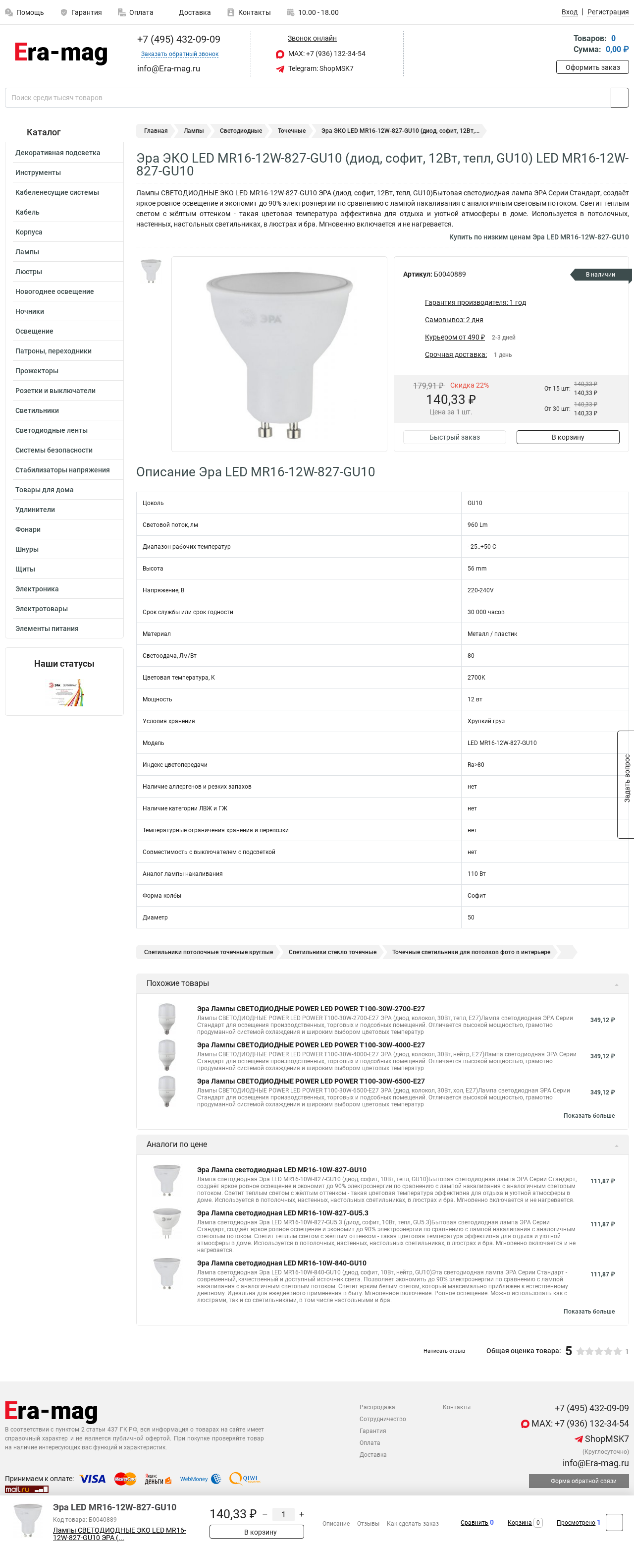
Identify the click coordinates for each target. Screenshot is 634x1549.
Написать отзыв (444, 1351)
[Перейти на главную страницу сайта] (60, 54)
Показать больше (589, 1115)
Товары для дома (44, 490)
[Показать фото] (151, 271)
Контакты (254, 12)
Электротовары (41, 609)
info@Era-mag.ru (595, 1463)
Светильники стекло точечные (332, 952)
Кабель (27, 212)
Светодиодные (241, 130)
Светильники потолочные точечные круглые (208, 952)
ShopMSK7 (606, 1439)
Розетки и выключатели (55, 391)
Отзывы (368, 1523)
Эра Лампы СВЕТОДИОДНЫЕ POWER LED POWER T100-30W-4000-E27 (311, 1045)
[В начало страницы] (614, 1522)
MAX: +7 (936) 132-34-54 (326, 53)
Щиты (25, 569)
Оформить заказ (593, 67)
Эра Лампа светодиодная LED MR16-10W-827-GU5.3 (283, 1213)
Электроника (37, 589)
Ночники (29, 311)
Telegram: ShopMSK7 (320, 68)
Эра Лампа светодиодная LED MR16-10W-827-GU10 (282, 1170)
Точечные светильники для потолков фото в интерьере (471, 952)
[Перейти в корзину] (563, 45)
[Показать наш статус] (64, 692)
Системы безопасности (54, 450)
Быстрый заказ (454, 437)
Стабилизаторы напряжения (62, 470)
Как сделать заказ (413, 1523)
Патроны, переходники (53, 351)
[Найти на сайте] (620, 98)
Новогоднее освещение (54, 291)
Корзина (520, 1522)
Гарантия (86, 12)
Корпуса (29, 232)
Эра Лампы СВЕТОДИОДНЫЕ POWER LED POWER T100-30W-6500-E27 (311, 1081)
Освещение (34, 331)
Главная (156, 130)
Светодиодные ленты (51, 430)
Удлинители (35, 510)
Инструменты (38, 172)
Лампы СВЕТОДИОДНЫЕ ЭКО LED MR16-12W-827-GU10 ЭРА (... (119, 1534)
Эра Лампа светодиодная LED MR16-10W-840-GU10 (282, 1263)
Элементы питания (47, 628)
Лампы (27, 252)
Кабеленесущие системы (57, 192)
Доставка (194, 12)
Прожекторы (36, 371)
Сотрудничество (383, 1419)
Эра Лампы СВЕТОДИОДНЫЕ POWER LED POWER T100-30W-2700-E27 (311, 1009)
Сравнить (474, 1522)
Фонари (28, 529)
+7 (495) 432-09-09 (177, 39)
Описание (336, 1523)
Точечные (292, 130)
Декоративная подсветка (58, 153)
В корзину (568, 437)
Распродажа (377, 1407)
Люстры (28, 272)
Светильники (37, 410)
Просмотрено (576, 1522)
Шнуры (27, 549)
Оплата (141, 12)
